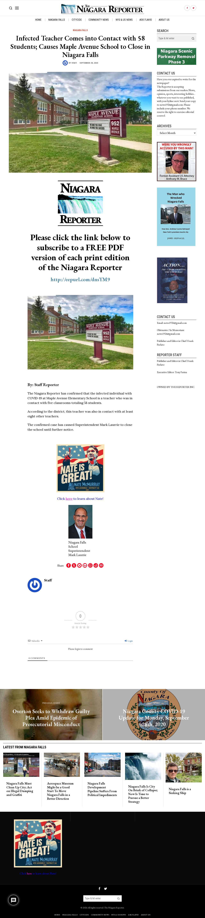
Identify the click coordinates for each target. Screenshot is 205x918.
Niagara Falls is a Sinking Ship (180, 791)
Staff (74, 63)
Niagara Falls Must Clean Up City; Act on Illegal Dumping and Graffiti (19, 789)
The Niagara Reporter (114, 907)
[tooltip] (187, 8)
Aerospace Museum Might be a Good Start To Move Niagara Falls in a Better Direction (60, 791)
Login (130, 640)
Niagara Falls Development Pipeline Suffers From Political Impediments (102, 789)
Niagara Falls (80, 30)
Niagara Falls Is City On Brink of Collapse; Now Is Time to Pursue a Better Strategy (143, 794)
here (69, 499)
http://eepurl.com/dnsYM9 (80, 279)
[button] (193, 38)
